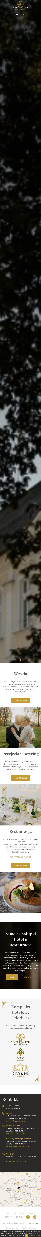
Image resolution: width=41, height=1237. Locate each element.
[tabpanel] (20, 618)
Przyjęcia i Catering (20, 754)
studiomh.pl (33, 1223)
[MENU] (17, 14)
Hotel (22, 1213)
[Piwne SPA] (20, 1078)
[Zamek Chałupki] (21, 1046)
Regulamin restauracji (29, 1228)
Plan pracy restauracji (20, 857)
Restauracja (20, 831)
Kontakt (19, 1217)
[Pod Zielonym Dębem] (20, 1061)
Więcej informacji (34, 1235)
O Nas (12, 977)
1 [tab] (20, 660)
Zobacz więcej (20, 700)
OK (26, 1235)
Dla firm (8, 1217)
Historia (27, 977)
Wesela (20, 674)
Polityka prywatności (11, 1228)
